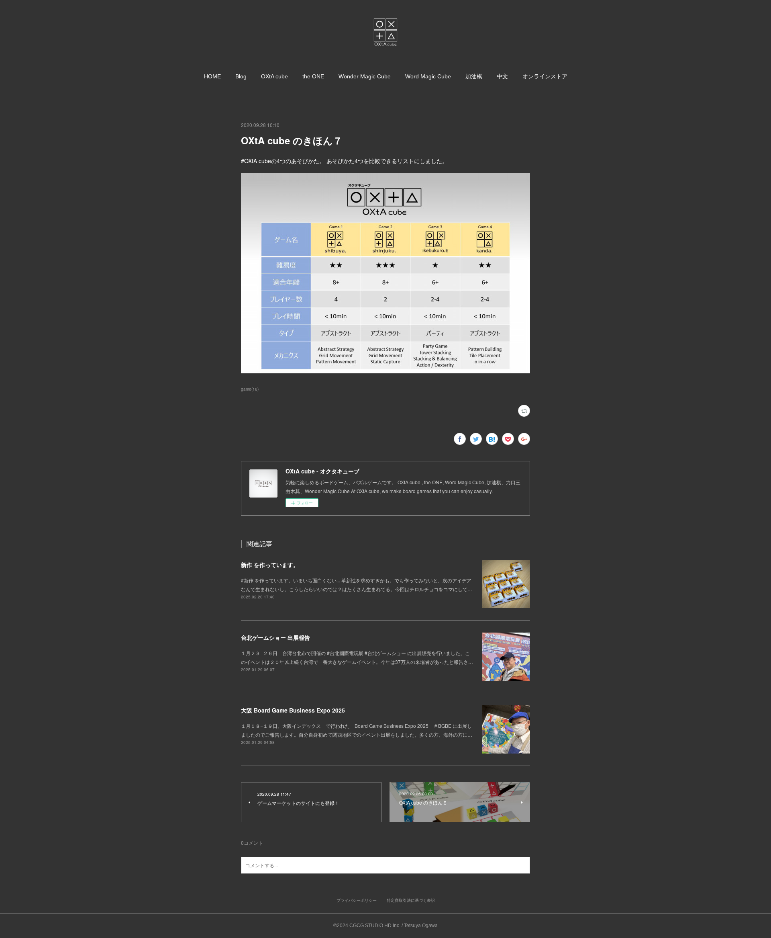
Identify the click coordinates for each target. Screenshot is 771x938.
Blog (241, 76)
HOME (212, 76)
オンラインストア (544, 76)
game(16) (250, 389)
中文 (502, 76)
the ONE (313, 76)
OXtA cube (274, 76)
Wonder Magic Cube (365, 76)
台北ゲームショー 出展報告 (275, 637)
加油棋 (473, 76)
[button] (212, 76)
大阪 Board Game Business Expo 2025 (293, 710)
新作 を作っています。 (270, 565)
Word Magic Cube (428, 76)
